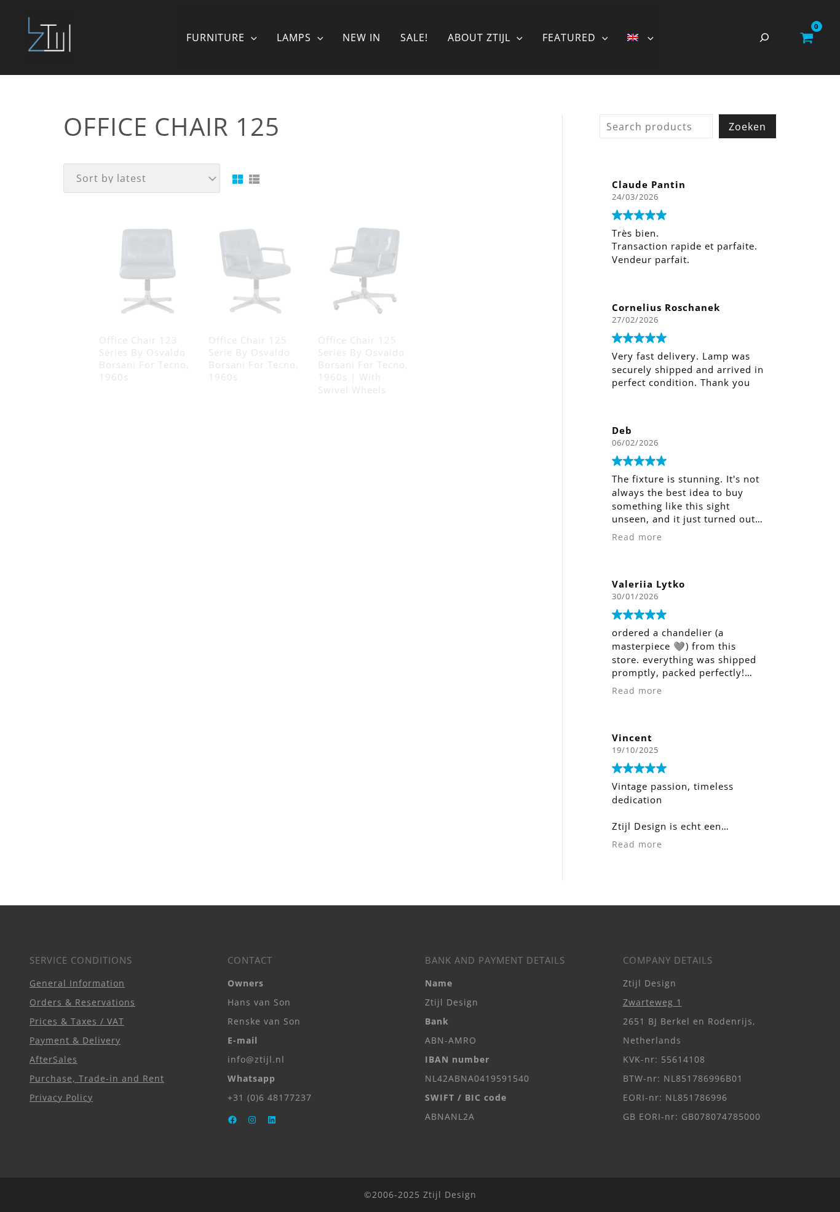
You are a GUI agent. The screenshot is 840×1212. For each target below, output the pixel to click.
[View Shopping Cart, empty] (806, 37)
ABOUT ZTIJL (479, 37)
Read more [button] (637, 537)
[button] (251, 37)
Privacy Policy (61, 1097)
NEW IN (362, 37)
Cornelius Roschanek (666, 307)
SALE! (414, 37)
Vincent (632, 737)
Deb (622, 430)
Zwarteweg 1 (652, 1002)
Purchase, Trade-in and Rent (97, 1078)
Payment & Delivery (75, 1040)
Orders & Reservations (82, 1002)
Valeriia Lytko (648, 584)
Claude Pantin (649, 184)
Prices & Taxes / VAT (77, 1021)
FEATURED (569, 37)
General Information (77, 983)
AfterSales (53, 1059)
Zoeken (747, 126)
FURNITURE (215, 37)
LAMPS (294, 37)
